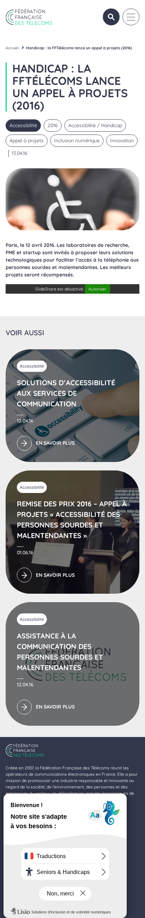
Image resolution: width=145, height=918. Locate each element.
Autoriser (97, 289)
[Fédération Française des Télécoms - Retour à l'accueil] (29, 17)
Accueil (12, 47)
